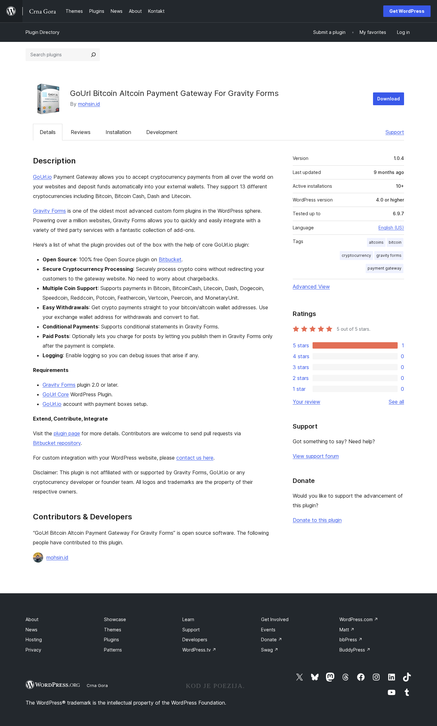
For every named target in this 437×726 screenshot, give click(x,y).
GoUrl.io (42, 177)
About (32, 619)
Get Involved (275, 619)
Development (162, 132)
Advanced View (311, 286)
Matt (346, 629)
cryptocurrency (356, 255)
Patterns (113, 649)
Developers (194, 639)
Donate (271, 639)
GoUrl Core (56, 394)
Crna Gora (97, 685)
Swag (269, 649)
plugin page (67, 433)
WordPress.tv (199, 649)
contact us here (194, 457)
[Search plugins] (93, 54)
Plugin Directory (43, 32)
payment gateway (384, 268)
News (31, 629)
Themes (112, 629)
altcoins (376, 242)
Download (388, 98)
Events (268, 629)
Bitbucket (170, 259)
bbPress (350, 639)
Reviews (81, 132)
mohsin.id (89, 104)
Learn (188, 619)
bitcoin (395, 242)
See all (396, 402)
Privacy (33, 649)
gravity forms (388, 255)
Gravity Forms (49, 211)
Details (48, 132)
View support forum (316, 456)
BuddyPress (354, 649)
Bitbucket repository (57, 443)
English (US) (391, 227)
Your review (306, 402)
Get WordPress (407, 11)
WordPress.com (358, 619)
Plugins (111, 639)
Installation (118, 132)
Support (394, 132)
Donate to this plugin (317, 520)
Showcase (115, 619)
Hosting (34, 639)
